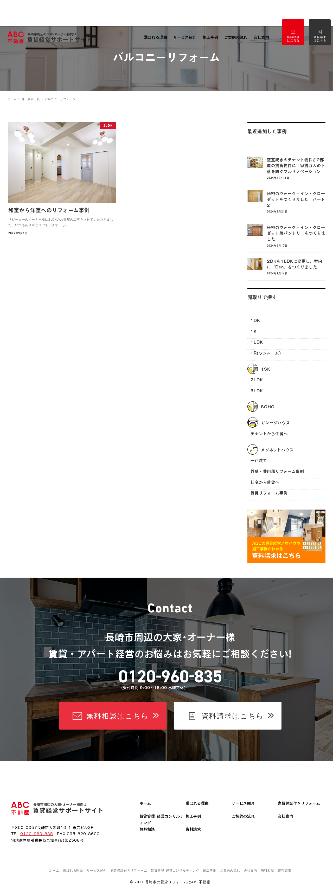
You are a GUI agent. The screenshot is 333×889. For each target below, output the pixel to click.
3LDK (257, 390)
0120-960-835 (36, 833)
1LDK (257, 342)
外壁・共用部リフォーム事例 (277, 471)
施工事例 (193, 816)
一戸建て (259, 460)
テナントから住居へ (269, 433)
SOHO (267, 406)
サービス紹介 (243, 803)
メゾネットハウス (277, 449)
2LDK (257, 379)
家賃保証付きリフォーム (299, 803)
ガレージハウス (275, 422)
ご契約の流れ (243, 816)
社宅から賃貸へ (265, 482)
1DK (255, 320)
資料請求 (193, 829)
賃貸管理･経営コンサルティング (175, 870)
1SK (265, 369)
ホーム (145, 803)
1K (254, 331)
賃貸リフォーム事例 (269, 492)
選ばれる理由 (197, 803)
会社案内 (285, 816)
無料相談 (147, 829)
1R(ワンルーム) (266, 353)
